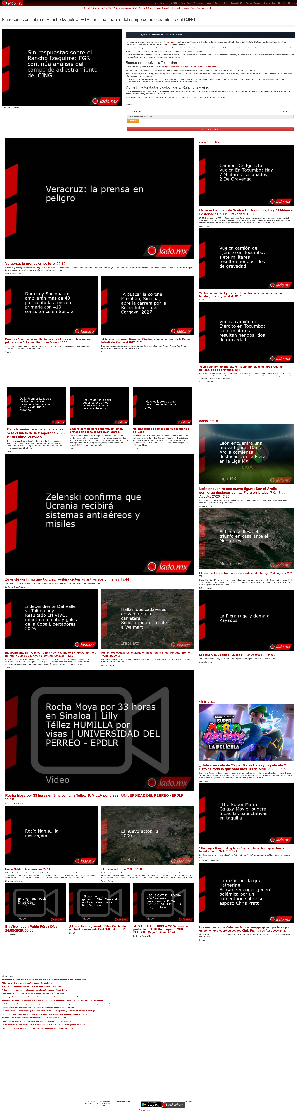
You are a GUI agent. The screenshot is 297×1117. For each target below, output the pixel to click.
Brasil (135, 8)
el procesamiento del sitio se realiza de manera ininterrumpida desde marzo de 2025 (176, 48)
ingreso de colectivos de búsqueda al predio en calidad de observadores (191, 66)
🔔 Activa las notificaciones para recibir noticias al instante (162, 35)
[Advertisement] (74, 370)
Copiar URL (133, 121)
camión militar (106, 8)
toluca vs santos (125, 8)
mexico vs (211, 8)
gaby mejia (86, 8)
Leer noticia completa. (210, 129)
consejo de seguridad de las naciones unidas (172, 8)
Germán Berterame (146, 8)
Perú (115, 8)
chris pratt (207, 701)
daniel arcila (208, 420)
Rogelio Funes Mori (198, 8)
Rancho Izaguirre (170, 42)
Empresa (96, 8)
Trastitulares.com (145, 1110)
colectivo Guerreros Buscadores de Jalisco (153, 79)
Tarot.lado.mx (188, 1101)
